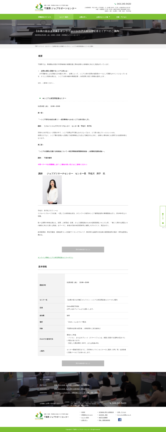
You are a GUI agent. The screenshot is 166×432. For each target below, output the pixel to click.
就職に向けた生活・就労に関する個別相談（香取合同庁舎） (72, 389)
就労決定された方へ (163, 215)
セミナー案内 (63, 17)
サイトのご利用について (124, 415)
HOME (83, 412)
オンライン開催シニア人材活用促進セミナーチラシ (55, 257)
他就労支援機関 (103, 417)
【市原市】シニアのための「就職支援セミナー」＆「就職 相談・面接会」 (77, 393)
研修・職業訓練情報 (104, 420)
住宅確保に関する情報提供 (106, 412)
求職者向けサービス (44, 17)
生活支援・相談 (103, 415)
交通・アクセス (121, 17)
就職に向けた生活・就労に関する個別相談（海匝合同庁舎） (72, 385)
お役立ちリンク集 (102, 17)
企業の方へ (83, 17)
